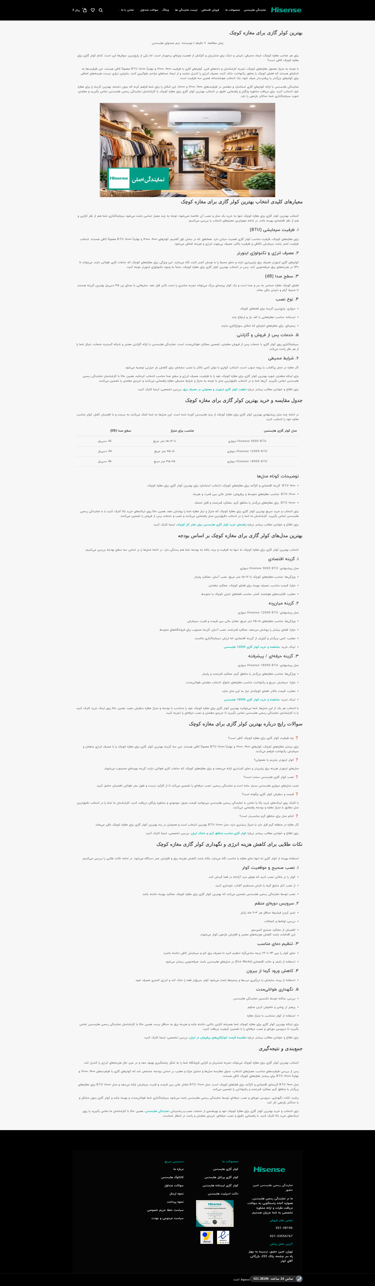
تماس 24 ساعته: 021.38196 (273, 1279)
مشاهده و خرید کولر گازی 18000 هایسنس (252, 700)
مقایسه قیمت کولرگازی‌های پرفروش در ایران (217, 1038)
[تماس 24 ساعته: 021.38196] (299, 1278)
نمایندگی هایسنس (157, 1111)
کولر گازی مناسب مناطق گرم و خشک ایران (218, 833)
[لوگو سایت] (286, 10)
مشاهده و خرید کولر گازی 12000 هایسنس (252, 647)
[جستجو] (101, 10)
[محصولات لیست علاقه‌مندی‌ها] (93, 10)
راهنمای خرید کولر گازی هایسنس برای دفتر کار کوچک (211, 525)
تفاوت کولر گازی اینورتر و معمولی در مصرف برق (214, 389)
